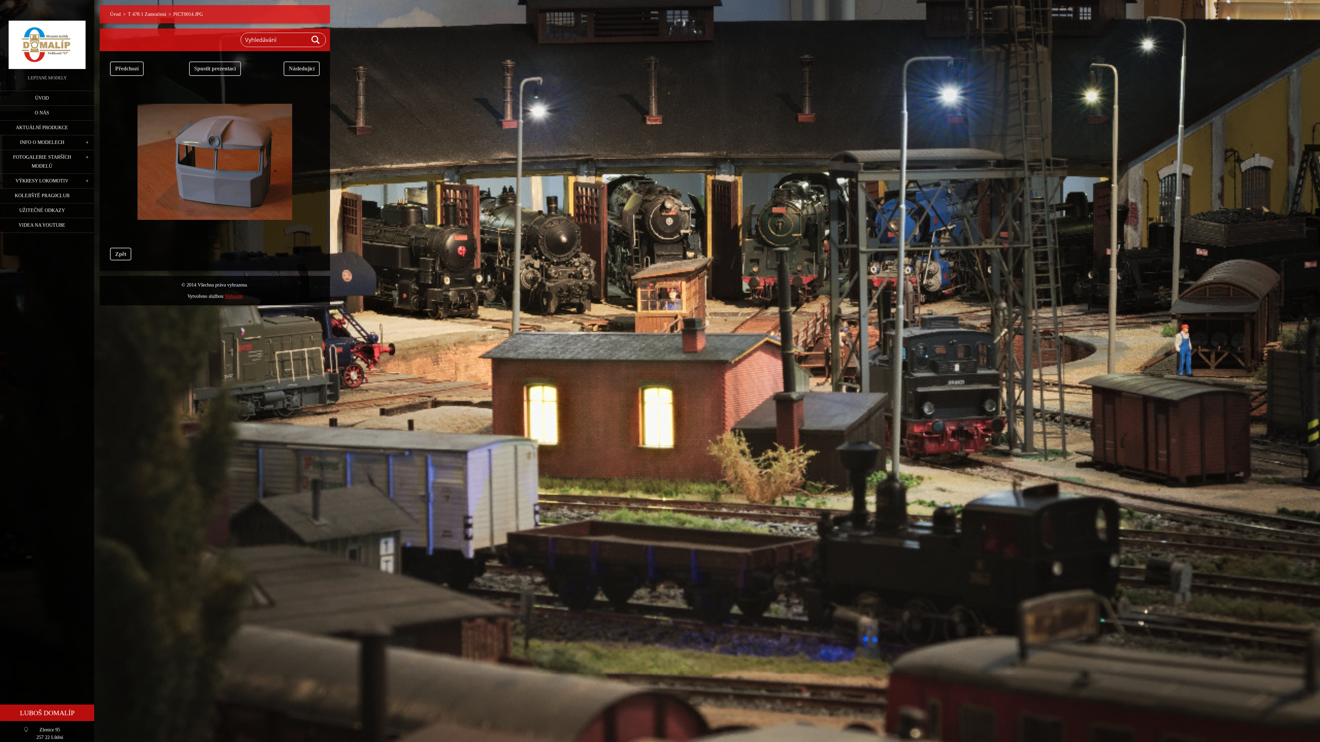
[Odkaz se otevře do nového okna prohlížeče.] (215, 162)
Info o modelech (42, 142)
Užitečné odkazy (42, 210)
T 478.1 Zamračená (147, 14)
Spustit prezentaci (215, 68)
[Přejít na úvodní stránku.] (47, 37)
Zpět (120, 254)
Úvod (42, 98)
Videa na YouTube (42, 225)
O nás (42, 112)
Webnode (234, 296)
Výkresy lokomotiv (41, 180)
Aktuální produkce (42, 127)
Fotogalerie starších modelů (42, 162)
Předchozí (127, 68)
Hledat (315, 40)
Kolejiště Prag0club (42, 195)
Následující (302, 68)
